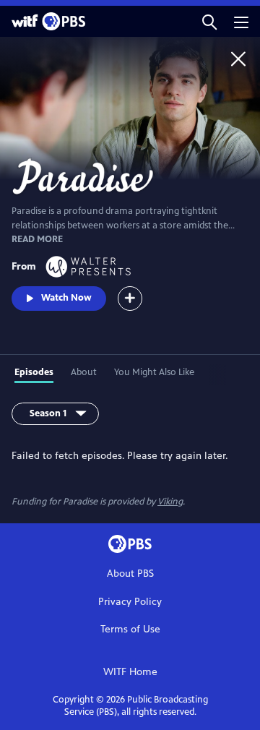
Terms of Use (130, 629)
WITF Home (130, 672)
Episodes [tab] (33, 372)
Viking (170, 501)
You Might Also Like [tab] (154, 372)
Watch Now (66, 298)
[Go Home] (238, 58)
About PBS (130, 573)
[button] (209, 21)
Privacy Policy (130, 602)
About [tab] (84, 372)
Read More (37, 239)
